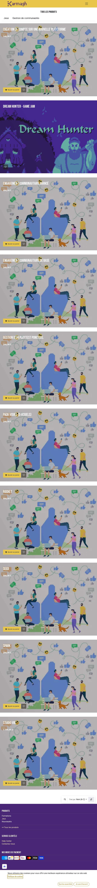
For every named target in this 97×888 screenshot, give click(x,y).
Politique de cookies (15, 876)
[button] (65, 799)
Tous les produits (11, 827)
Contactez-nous (8, 844)
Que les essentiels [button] (65, 884)
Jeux (4, 819)
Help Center (7, 841)
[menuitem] (6, 18)
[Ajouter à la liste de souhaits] (23, 89)
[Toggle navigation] (86, 4)
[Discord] (4, 866)
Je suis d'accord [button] (82, 884)
